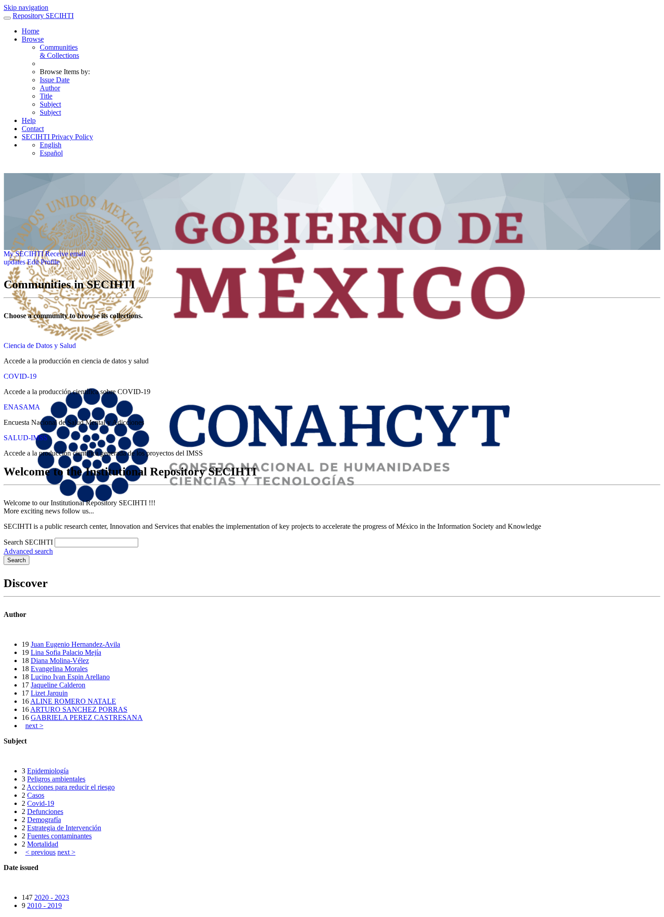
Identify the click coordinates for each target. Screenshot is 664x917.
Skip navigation (26, 7)
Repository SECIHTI (43, 15)
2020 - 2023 (51, 897)
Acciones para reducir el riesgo (71, 787)
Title (46, 96)
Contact (33, 128)
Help (29, 120)
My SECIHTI (23, 254)
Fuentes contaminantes (59, 836)
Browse (33, 39)
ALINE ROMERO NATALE (73, 701)
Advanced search (28, 551)
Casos (35, 795)
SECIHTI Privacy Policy (57, 137)
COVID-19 (20, 376)
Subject (50, 104)
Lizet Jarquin (49, 693)
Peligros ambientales (56, 779)
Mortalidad (42, 844)
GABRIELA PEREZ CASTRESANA (87, 717)
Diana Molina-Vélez (60, 660)
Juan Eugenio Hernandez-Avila (75, 644)
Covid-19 (40, 803)
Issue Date (55, 80)
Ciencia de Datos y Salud (40, 345)
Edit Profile (43, 262)
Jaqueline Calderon (58, 685)
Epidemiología (48, 771)
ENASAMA (22, 407)
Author (50, 88)
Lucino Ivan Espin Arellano (70, 677)
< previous (40, 852)
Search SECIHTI (28, 542)
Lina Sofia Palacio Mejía (66, 652)
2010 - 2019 (44, 905)
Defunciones (45, 811)
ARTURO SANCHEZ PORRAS (78, 709)
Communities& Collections (59, 51)
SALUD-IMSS (25, 438)
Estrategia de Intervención (64, 828)
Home (30, 31)
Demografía (44, 819)
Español (51, 153)
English (50, 145)
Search (16, 560)
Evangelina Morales (59, 668)
